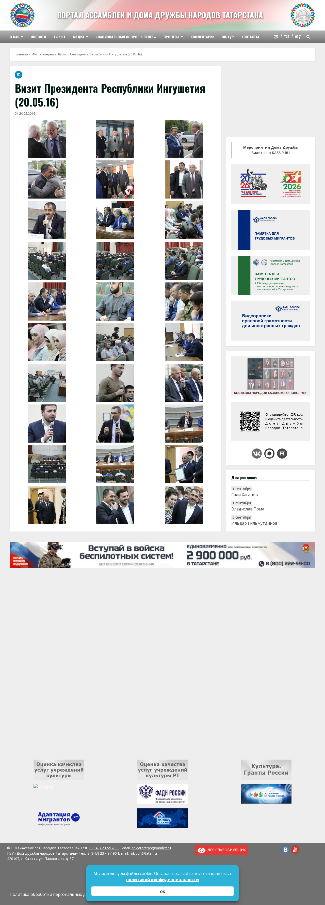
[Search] (308, 37)
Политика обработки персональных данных (54, 894)
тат (286, 36)
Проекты (171, 36)
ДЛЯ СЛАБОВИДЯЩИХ (226, 849)
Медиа (78, 36)
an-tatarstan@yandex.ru (151, 848)
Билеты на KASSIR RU (270, 150)
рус (276, 36)
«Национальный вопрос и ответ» (126, 36)
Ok (162, 891)
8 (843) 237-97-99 (104, 848)
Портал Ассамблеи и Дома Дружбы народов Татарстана (160, 15)
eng (298, 36)
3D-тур (228, 36)
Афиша (60, 36)
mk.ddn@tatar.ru (143, 853)
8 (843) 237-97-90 (102, 853)
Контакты (250, 36)
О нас (14, 36)
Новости (38, 36)
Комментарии (202, 36)
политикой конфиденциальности (162, 879)
